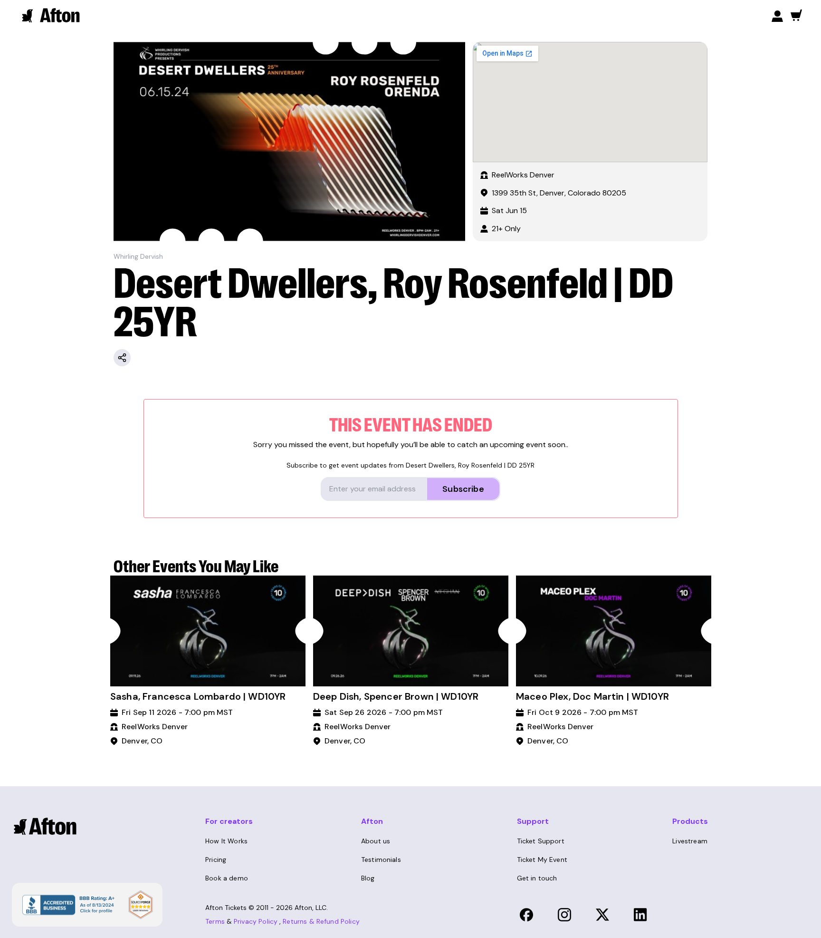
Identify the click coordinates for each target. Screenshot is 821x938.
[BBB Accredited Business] (67, 904)
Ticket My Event (542, 859)
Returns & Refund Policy (321, 921)
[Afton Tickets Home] (51, 15)
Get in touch (537, 878)
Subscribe (463, 489)
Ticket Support (540, 841)
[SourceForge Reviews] (140, 904)
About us (375, 841)
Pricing (215, 859)
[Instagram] (564, 914)
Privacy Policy (255, 921)
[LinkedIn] (640, 914)
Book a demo (226, 878)
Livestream (689, 841)
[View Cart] (796, 15)
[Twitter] (602, 914)
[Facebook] (526, 914)
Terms (215, 921)
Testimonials (381, 859)
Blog (368, 878)
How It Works (226, 841)
